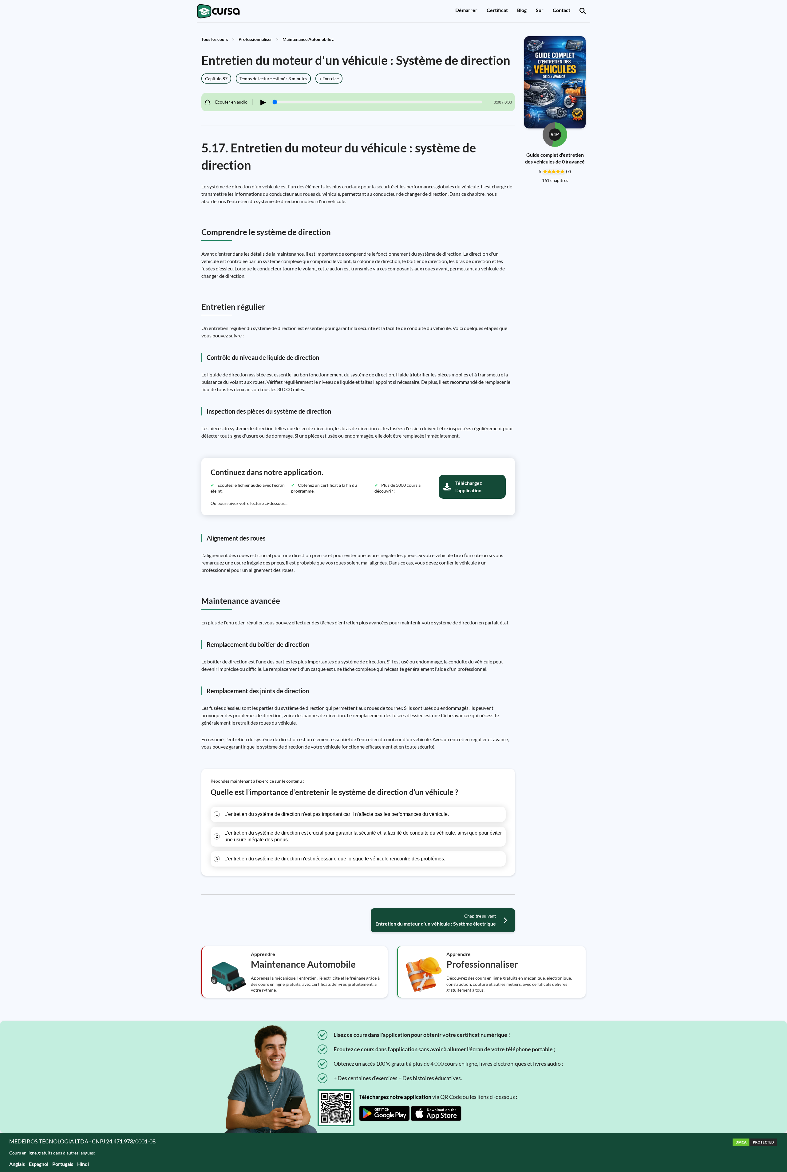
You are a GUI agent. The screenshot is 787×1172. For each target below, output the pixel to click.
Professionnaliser (255, 39)
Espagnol (38, 1164)
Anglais (17, 1164)
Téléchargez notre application (395, 1096)
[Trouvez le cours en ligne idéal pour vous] (582, 11)
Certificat (497, 10)
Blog (522, 10)
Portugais (62, 1164)
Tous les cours (214, 39)
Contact (561, 10)
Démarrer (466, 10)
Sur (540, 10)
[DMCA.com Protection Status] (755, 1152)
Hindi (83, 1164)
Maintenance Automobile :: (308, 39)
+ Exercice (329, 78)
